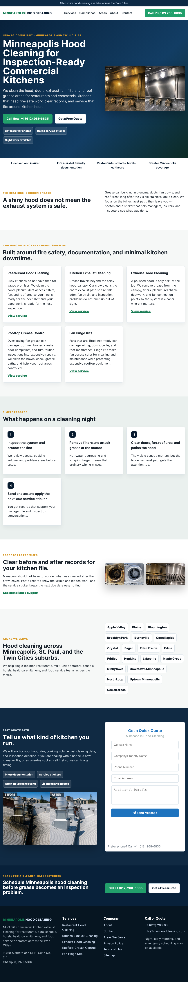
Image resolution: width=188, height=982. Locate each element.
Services (70, 13)
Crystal (112, 648)
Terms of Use (113, 949)
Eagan (128, 648)
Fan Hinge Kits (72, 954)
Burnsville (141, 637)
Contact (127, 13)
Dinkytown (115, 669)
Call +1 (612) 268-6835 (165, 13)
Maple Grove (172, 658)
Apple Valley (116, 627)
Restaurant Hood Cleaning (74, 927)
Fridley (112, 658)
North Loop (115, 679)
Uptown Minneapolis (145, 679)
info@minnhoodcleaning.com (165, 931)
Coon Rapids (165, 637)
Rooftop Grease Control (79, 948)
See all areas (116, 690)
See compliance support (20, 593)
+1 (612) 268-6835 (158, 925)
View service (17, 316)
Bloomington (157, 627)
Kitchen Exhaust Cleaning (80, 936)
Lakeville (149, 658)
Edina (168, 648)
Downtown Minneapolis (147, 669)
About (114, 13)
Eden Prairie (149, 648)
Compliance (87, 13)
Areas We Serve (114, 937)
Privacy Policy (113, 943)
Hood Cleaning (27, 13)
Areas (103, 13)
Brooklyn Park (117, 637)
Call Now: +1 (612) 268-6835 (28, 118)
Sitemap (109, 955)
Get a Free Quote (70, 118)
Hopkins (130, 658)
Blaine (136, 627)
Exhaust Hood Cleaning (78, 942)
